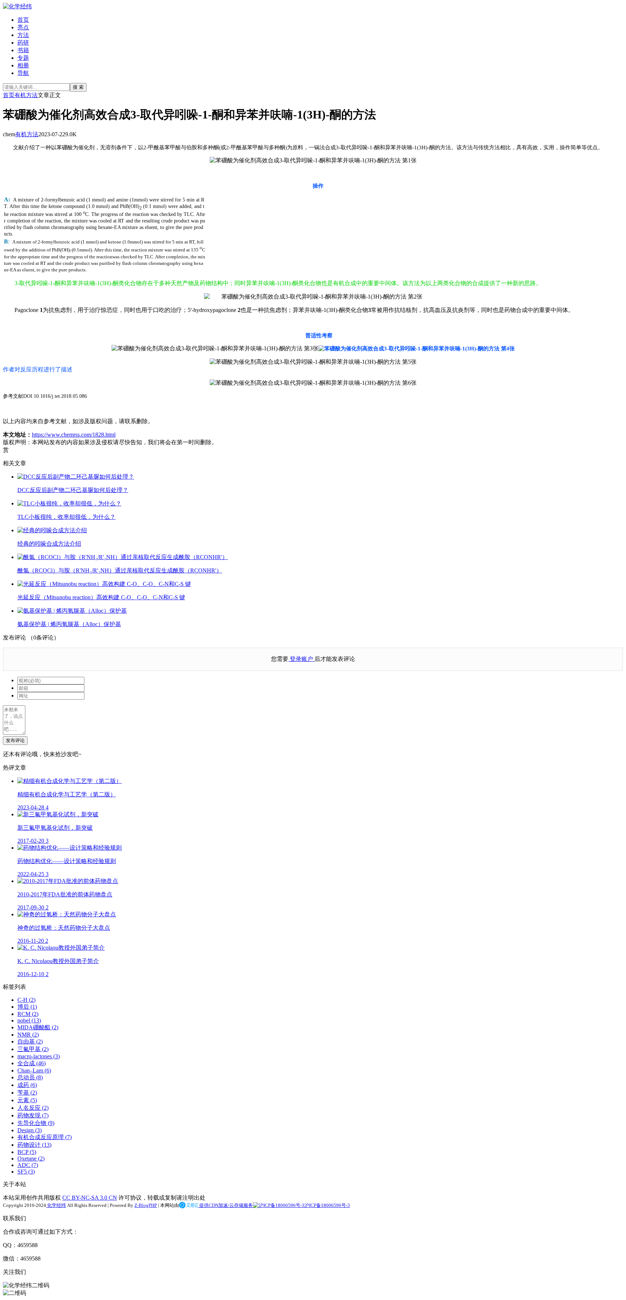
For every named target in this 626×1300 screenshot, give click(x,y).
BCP (26, 1152)
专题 (23, 58)
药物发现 (33, 1115)
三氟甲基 (33, 1049)
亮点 (23, 27)
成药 (27, 1085)
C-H (26, 1000)
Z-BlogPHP (145, 1205)
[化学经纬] (17, 6)
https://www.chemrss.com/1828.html (74, 435)
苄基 (27, 1092)
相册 (23, 65)
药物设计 (34, 1145)
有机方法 (26, 95)
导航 (23, 73)
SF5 (26, 1171)
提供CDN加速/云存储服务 (225, 1205)
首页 (23, 20)
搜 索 (78, 87)
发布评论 (15, 740)
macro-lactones (38, 1056)
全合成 (31, 1063)
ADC (27, 1165)
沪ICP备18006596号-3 (327, 1205)
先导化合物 (35, 1123)
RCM (27, 1014)
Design (29, 1130)
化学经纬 (56, 1205)
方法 (23, 35)
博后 (27, 1007)
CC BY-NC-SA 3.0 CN (89, 1198)
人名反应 (33, 1108)
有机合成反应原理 (44, 1137)
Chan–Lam (34, 1070)
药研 (23, 42)
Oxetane (31, 1158)
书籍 (23, 50)
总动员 (30, 1077)
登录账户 (301, 659)
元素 (27, 1100)
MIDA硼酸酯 (37, 1027)
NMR (28, 1035)
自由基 (30, 1041)
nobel (29, 1020)
